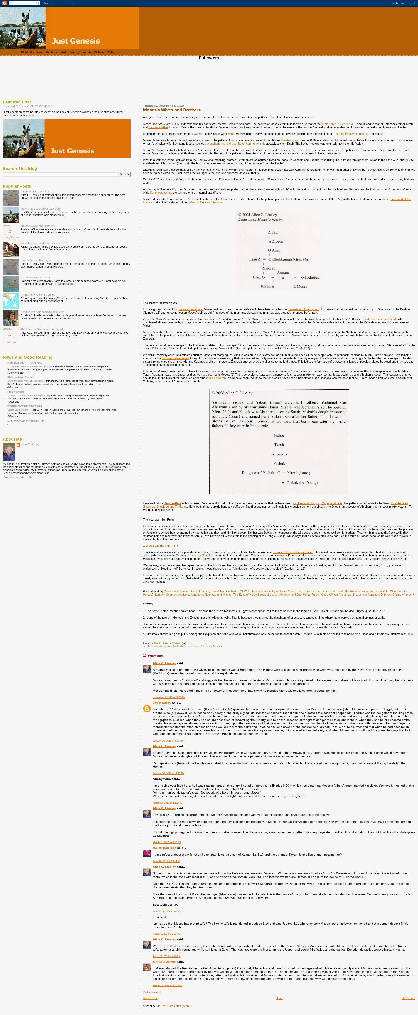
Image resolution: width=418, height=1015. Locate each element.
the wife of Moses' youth (303, 309)
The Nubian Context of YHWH (230, 591)
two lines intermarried (175, 358)
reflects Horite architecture (205, 202)
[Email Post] (184, 643)
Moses (183, 646)
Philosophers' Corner (20, 377)
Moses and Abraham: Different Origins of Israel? (383, 594)
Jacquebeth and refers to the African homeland (234, 143)
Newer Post (150, 998)
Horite (231, 133)
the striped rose (164, 848)
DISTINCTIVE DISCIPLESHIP (24, 406)
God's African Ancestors (336, 594)
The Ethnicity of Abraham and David (320, 591)
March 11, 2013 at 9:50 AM (167, 842)
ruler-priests (193, 646)
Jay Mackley (162, 703)
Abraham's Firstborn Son (35, 277)
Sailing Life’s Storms (18, 409)
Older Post (408, 998)
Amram (154, 646)
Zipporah (217, 646)
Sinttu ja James (164, 961)
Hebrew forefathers (190, 309)
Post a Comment (152, 992)
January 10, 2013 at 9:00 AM (168, 740)
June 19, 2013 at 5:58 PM (166, 861)
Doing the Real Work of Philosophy (26, 380)
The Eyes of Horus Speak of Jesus (255, 594)
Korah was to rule (161, 192)
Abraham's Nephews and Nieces (211, 594)
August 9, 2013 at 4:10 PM (166, 956)
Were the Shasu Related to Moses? (186, 591)
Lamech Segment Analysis (172, 594)
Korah (175, 646)
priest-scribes (289, 140)
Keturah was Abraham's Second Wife (42, 311)
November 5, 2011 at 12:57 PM (169, 697)
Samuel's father (158, 127)
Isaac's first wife (216, 377)
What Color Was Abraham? (37, 191)
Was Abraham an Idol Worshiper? (40, 243)
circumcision (165, 646)
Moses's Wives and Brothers (37, 225)
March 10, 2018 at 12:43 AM (167, 985)
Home (279, 998)
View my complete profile (17, 477)
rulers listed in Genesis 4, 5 (339, 124)
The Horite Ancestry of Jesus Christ (272, 591)
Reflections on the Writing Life (25, 421)
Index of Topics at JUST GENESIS (27, 106)
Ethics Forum (15, 392)
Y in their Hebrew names (348, 133)
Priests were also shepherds (379, 319)
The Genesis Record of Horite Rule (366, 591)
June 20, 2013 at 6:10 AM (166, 911)
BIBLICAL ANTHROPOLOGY (24, 363)
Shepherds (206, 646)
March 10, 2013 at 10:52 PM (167, 802)
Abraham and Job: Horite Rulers (299, 594)
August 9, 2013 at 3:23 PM (166, 933)
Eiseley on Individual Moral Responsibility (29, 395)
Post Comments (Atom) (175, 1006)
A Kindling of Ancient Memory (38, 294)
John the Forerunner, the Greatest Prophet (30, 366)
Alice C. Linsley (164, 663)
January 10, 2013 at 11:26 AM (168, 773)
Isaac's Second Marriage (35, 260)
